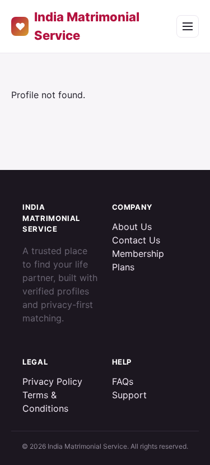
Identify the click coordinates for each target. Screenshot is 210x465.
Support (129, 394)
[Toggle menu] (187, 26)
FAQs (122, 381)
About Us (132, 226)
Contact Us (136, 240)
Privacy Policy (52, 381)
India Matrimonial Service (77, 26)
